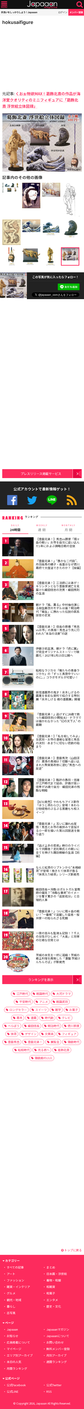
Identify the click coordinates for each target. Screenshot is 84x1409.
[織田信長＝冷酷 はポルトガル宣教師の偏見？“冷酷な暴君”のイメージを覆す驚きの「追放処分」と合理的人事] (18, 898)
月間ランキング (17, 1368)
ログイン (62, 12)
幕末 (19, 1018)
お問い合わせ (55, 1342)
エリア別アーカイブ (20, 1355)
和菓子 (50, 1293)
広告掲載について (18, 1342)
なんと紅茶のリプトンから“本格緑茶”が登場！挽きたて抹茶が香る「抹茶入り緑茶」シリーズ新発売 (58, 870)
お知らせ (12, 1336)
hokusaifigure (17, 22)
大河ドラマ (63, 993)
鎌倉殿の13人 (43, 1058)
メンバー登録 (76, 12)
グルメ (11, 1293)
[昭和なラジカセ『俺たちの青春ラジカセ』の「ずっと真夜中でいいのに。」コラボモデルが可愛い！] (18, 679)
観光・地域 (14, 1300)
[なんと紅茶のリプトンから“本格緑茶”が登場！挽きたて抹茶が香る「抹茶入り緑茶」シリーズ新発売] (18, 876)
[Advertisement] (33, 57)
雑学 (58, 1010)
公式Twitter (32, 500)
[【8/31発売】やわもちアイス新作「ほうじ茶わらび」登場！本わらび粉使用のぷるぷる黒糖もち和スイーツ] (18, 810)
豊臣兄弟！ (35, 1042)
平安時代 (25, 1002)
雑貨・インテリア (18, 1287)
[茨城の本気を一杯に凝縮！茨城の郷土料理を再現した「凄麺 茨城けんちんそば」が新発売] (18, 963)
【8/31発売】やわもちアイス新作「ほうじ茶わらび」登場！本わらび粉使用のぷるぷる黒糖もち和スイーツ (58, 807)
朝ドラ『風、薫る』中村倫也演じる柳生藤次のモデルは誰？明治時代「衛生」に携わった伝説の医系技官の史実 (58, 610)
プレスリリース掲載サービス (41, 473)
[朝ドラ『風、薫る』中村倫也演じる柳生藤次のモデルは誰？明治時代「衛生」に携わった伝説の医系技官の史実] (18, 613)
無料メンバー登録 (58, 1349)
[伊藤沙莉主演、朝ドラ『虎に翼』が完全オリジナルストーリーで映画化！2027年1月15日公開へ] (18, 657)
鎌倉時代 (73, 1042)
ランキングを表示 (40, 979)
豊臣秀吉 (13, 1042)
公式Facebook (12, 500)
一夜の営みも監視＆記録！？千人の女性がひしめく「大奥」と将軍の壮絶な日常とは (58, 936)
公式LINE (52, 500)
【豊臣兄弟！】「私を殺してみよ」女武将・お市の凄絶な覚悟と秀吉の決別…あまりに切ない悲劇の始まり (58, 741)
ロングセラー (18, 1010)
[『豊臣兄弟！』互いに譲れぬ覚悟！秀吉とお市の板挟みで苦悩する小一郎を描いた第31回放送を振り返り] (18, 832)
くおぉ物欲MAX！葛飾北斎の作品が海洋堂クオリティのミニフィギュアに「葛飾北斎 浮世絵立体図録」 (41, 100)
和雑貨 (50, 1287)
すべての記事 (15, 1267)
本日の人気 (14, 1362)
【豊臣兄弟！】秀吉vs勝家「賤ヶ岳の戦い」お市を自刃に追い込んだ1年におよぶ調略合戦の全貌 (58, 542)
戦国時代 (42, 993)
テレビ (66, 1018)
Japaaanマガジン (57, 1329)
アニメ (43, 1002)
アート (11, 1274)
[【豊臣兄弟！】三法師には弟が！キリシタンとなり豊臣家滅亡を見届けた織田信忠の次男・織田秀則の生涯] (18, 591)
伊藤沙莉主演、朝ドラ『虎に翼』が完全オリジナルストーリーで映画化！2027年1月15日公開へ (58, 651)
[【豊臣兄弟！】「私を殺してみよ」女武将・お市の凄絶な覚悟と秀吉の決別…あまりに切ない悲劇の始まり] (18, 744)
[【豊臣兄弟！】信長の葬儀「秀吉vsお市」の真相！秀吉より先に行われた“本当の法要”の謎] (18, 635)
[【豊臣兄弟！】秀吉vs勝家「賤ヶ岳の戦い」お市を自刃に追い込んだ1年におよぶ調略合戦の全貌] (18, 547)
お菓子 (73, 1010)
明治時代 (53, 1026)
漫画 (34, 1018)
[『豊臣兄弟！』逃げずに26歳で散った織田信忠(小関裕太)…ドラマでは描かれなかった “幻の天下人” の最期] (18, 722)
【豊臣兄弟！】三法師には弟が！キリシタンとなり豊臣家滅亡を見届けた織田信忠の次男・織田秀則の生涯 (58, 588)
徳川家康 (73, 1026)
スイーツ (41, 1010)
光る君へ (44, 1050)
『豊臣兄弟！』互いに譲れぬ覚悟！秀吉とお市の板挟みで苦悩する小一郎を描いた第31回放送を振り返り (58, 828)
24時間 (15, 528)
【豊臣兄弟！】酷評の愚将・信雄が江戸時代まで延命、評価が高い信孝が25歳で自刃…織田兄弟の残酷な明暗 (58, 785)
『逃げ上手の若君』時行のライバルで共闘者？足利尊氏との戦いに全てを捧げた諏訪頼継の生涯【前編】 (58, 850)
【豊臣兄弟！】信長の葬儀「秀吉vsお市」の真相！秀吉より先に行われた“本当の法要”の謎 (58, 630)
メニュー (4, 4)
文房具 (49, 1034)
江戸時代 (22, 993)
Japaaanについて (57, 1336)
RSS (72, 500)
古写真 (11, 1313)
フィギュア (69, 1034)
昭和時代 (24, 1050)
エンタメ (52, 1300)
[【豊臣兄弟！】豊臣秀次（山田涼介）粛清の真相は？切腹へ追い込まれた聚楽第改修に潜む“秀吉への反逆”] (18, 766)
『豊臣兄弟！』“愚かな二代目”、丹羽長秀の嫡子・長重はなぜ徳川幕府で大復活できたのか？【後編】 (59, 564)
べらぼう (13, 1026)
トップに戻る (73, 1250)
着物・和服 (53, 1280)
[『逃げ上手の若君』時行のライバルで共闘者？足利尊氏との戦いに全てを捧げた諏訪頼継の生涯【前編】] (18, 854)
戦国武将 (62, 1002)
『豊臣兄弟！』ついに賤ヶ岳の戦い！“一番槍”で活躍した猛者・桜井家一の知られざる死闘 (58, 914)
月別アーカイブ (56, 1355)
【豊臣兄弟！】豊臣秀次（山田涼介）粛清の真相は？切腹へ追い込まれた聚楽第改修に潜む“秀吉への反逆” (58, 763)
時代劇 (49, 1018)
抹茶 (14, 1034)
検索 (79, 4)
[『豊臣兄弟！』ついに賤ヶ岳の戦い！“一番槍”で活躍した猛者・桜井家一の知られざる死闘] (18, 919)
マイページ (14, 1349)
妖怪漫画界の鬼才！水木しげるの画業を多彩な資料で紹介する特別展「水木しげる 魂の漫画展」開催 (58, 695)
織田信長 (33, 1026)
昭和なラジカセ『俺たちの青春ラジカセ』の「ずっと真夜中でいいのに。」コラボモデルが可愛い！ (58, 673)
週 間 (42, 528)
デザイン (31, 1034)
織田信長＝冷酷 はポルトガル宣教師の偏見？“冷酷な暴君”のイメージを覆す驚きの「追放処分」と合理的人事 (58, 894)
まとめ (50, 1267)
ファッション (15, 1280)
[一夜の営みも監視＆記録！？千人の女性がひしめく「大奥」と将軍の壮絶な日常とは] (18, 941)
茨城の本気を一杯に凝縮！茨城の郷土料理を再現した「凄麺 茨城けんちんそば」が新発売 (58, 958)
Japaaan (42, 4)
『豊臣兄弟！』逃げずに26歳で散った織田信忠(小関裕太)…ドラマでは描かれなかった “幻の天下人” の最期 (58, 719)
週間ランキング (56, 1362)
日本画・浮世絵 (56, 1274)
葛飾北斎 (63, 1050)
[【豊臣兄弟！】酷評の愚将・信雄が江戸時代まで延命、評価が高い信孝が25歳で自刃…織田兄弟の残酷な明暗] (18, 788)
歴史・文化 (53, 1306)
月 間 (68, 528)
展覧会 (55, 1042)
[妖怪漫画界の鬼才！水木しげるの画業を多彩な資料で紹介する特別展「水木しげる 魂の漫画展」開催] (18, 701)
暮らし (11, 1306)
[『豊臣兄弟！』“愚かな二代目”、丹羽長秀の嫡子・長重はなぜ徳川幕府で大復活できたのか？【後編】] (18, 569)
